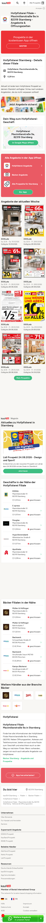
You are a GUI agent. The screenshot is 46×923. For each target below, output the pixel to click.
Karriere (4, 824)
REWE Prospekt (7, 841)
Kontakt (26, 907)
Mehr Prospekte (23, 378)
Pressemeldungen (8, 879)
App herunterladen (8, 875)
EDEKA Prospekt (7, 834)
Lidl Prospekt (6, 858)
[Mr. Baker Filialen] (40, 695)
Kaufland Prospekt (8, 838)
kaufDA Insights (7, 872)
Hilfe (3, 904)
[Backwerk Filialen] (17, 695)
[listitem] (12, 225)
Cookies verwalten (30, 911)
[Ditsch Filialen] (29, 695)
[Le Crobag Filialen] (17, 705)
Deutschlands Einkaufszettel (12, 868)
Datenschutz (6, 907)
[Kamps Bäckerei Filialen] (6, 705)
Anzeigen (39, 8)
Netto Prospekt (7, 855)
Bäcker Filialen (33, 796)
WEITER (23, 46)
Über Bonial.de (6, 817)
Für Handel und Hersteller (11, 821)
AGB (3, 911)
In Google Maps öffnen (23, 142)
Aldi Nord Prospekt (8, 851)
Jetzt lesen (23, 471)
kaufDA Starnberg (10, 796)
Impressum (27, 904)
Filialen (22, 796)
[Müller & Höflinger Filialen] (6, 695)
